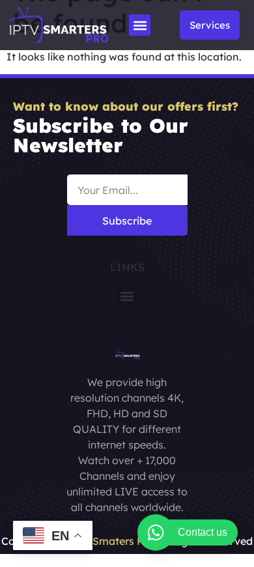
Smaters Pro (123, 540)
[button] (139, 25)
